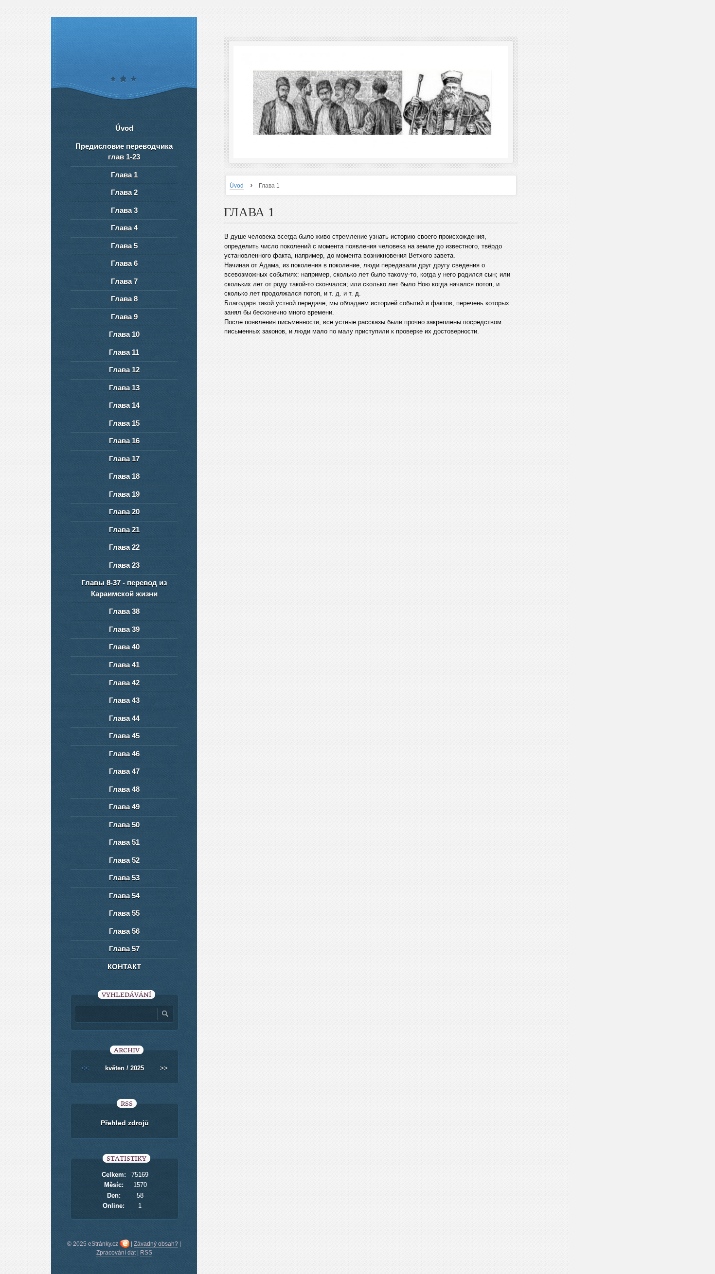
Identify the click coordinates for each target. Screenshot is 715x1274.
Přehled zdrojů (125, 1123)
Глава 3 (124, 210)
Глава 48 (124, 789)
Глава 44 (124, 718)
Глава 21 (124, 529)
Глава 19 (124, 494)
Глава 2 (124, 192)
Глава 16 (124, 440)
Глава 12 (124, 370)
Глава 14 (124, 405)
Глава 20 (124, 511)
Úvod (237, 185)
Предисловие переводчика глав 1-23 (124, 151)
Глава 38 (124, 611)
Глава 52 (124, 860)
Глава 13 (124, 388)
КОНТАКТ (124, 966)
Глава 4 (124, 228)
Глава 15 (124, 423)
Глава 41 (124, 665)
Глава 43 (124, 700)
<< (85, 1068)
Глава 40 (124, 647)
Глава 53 (124, 877)
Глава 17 (124, 458)
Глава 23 (124, 565)
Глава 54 (124, 895)
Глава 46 (124, 754)
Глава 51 (124, 842)
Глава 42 (124, 683)
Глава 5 (124, 246)
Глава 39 (124, 629)
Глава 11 (124, 352)
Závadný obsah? (156, 1243)
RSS (146, 1252)
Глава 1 (124, 175)
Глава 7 (124, 281)
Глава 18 (124, 476)
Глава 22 (124, 547)
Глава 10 (124, 334)
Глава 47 (124, 771)
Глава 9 (124, 317)
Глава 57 (124, 948)
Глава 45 (124, 736)
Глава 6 (124, 263)
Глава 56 (124, 931)
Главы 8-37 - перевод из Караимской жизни (124, 588)
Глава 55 (124, 913)
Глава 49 (124, 807)
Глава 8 (124, 299)
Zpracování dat (116, 1252)
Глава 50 (124, 824)
